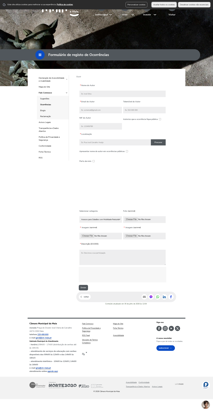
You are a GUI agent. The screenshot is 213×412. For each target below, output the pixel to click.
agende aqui (52, 371)
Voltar (86, 296)
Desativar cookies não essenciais (194, 4)
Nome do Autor (87, 85)
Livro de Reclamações (37, 385)
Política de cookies (65, 4)
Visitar (172, 14)
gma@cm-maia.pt (43, 368)
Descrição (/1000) (88, 244)
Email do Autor (87, 101)
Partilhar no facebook (171, 297)
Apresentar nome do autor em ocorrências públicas (102, 151)
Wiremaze (179, 384)
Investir (147, 14)
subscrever (164, 348)
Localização (85, 134)
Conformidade (144, 382)
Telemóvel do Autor (131, 101)
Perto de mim (85, 160)
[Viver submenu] (133, 9)
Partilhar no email (144, 297)
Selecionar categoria (88, 211)
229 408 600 (42, 334)
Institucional (101, 14)
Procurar (158, 142)
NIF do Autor (85, 117)
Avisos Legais (157, 386)
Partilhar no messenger (151, 297)
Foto (125, 211)
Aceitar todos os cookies (164, 4)
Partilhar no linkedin (164, 297)
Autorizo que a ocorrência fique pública (140, 119)
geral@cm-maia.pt (44, 338)
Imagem (84, 227)
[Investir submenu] (155, 9)
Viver (125, 14)
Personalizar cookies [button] (136, 4)
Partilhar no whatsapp (157, 297)
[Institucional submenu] (110, 9)
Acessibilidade (131, 382)
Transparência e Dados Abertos (138, 386)
